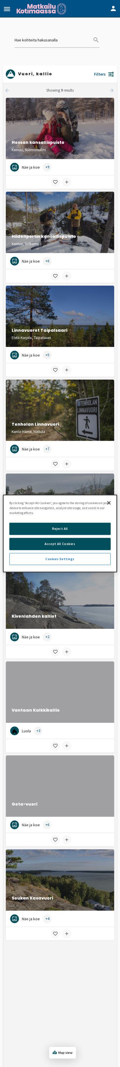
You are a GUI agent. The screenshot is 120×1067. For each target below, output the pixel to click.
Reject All (60, 528)
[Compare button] (66, 182)
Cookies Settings (60, 559)
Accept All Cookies (60, 544)
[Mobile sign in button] (113, 8)
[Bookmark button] (55, 182)
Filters (100, 74)
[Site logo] (42, 9)
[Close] (109, 502)
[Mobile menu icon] (7, 9)
